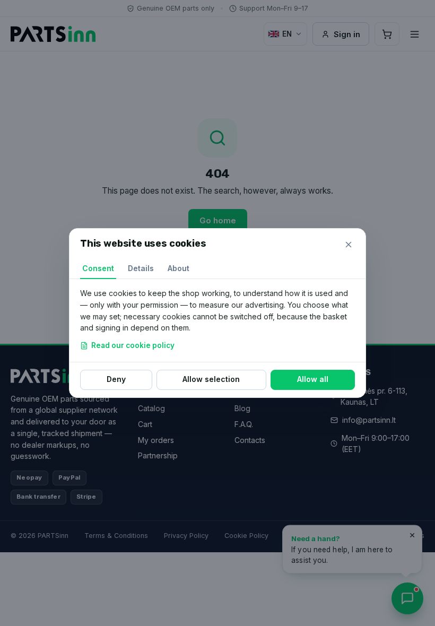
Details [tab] (141, 268)
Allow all (312, 379)
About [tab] (178, 268)
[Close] (348, 244)
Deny (116, 379)
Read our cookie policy (133, 345)
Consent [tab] (98, 268)
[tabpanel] (217, 320)
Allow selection (211, 379)
